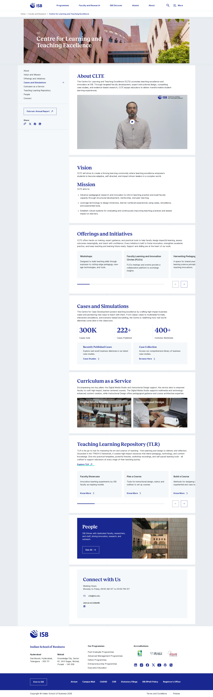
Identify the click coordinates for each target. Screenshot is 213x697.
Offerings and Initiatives (34, 78)
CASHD (103, 681)
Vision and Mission (32, 74)
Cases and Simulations (35, 82)
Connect (27, 98)
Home (23, 14)
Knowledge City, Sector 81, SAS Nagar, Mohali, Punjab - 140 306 (68, 661)
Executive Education (97, 668)
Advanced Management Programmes (105, 656)
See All (88, 550)
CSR (114, 681)
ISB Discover (116, 5)
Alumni (135, 5)
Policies (176, 693)
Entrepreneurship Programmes (102, 664)
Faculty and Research (89, 5)
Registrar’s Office (171, 681)
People (27, 94)
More (180, 5)
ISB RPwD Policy (150, 681)
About (152, 5)
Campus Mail (88, 681)
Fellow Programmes (97, 660)
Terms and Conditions (157, 693)
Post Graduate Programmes (101, 652)
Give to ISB (38, 682)
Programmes (63, 5)
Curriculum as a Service (34, 86)
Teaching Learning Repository (37, 90)
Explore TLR (83, 464)
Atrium (74, 681)
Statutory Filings (129, 681)
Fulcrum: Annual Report (38, 111)
